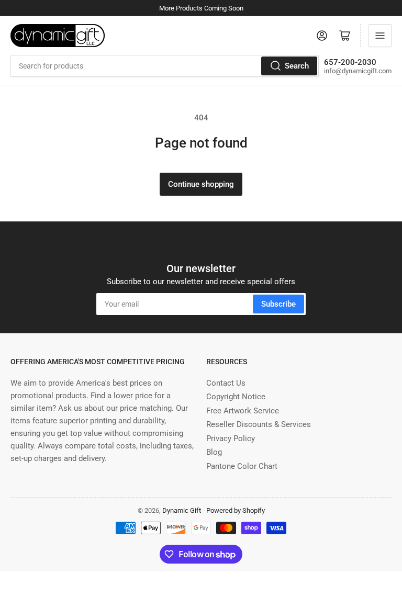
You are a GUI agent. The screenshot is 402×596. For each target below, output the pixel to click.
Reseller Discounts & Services (258, 424)
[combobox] (164, 66)
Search (297, 66)
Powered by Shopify (235, 510)
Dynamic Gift (181, 510)
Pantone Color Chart (241, 466)
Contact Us (225, 383)
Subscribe (278, 304)
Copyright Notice (235, 396)
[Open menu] (380, 35)
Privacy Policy (230, 438)
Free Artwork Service (242, 410)
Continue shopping (201, 184)
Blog (214, 452)
